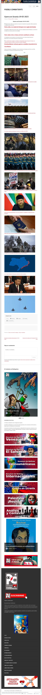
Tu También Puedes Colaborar (10, 662)
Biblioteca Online (8, 670)
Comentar (34, 357)
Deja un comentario (22, 332)
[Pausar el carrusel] (35, 375)
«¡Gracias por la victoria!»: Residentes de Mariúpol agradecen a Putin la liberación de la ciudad (20, 81)
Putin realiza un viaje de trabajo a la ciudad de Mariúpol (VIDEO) (15, 66)
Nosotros (6, 642)
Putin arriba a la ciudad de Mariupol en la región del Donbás (20, 27)
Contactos (6, 640)
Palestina (6, 672)
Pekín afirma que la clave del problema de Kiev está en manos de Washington (17, 233)
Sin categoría (16, 332)
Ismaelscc (10, 413)
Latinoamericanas (8, 655)
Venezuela (6, 647)
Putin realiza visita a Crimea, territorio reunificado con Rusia (19, 35)
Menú (37, 6)
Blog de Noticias (7, 657)
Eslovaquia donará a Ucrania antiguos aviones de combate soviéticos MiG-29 (17, 293)
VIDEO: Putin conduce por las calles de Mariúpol (12, 97)
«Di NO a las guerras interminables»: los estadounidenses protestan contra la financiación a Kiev (21, 170)
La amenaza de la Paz (12, 411)
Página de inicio (7, 637)
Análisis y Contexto (8, 660)
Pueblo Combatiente (13, 9)
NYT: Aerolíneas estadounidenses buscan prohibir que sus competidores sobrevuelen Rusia (19, 113)
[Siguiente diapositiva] (35, 394)
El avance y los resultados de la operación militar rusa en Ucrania (15, 253)
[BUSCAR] (30, 6)
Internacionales (7, 652)
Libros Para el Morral (8, 544)
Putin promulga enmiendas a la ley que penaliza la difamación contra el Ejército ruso (18, 150)
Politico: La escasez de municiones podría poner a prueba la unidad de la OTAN (17, 128)
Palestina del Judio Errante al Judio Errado (17, 546)
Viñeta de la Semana (8, 665)
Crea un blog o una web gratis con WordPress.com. (13, 690)
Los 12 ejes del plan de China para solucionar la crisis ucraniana (15, 274)
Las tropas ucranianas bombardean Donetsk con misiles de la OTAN (16, 131)
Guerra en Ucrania (11, 332)
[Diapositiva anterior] (7, 394)
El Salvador (6, 650)
